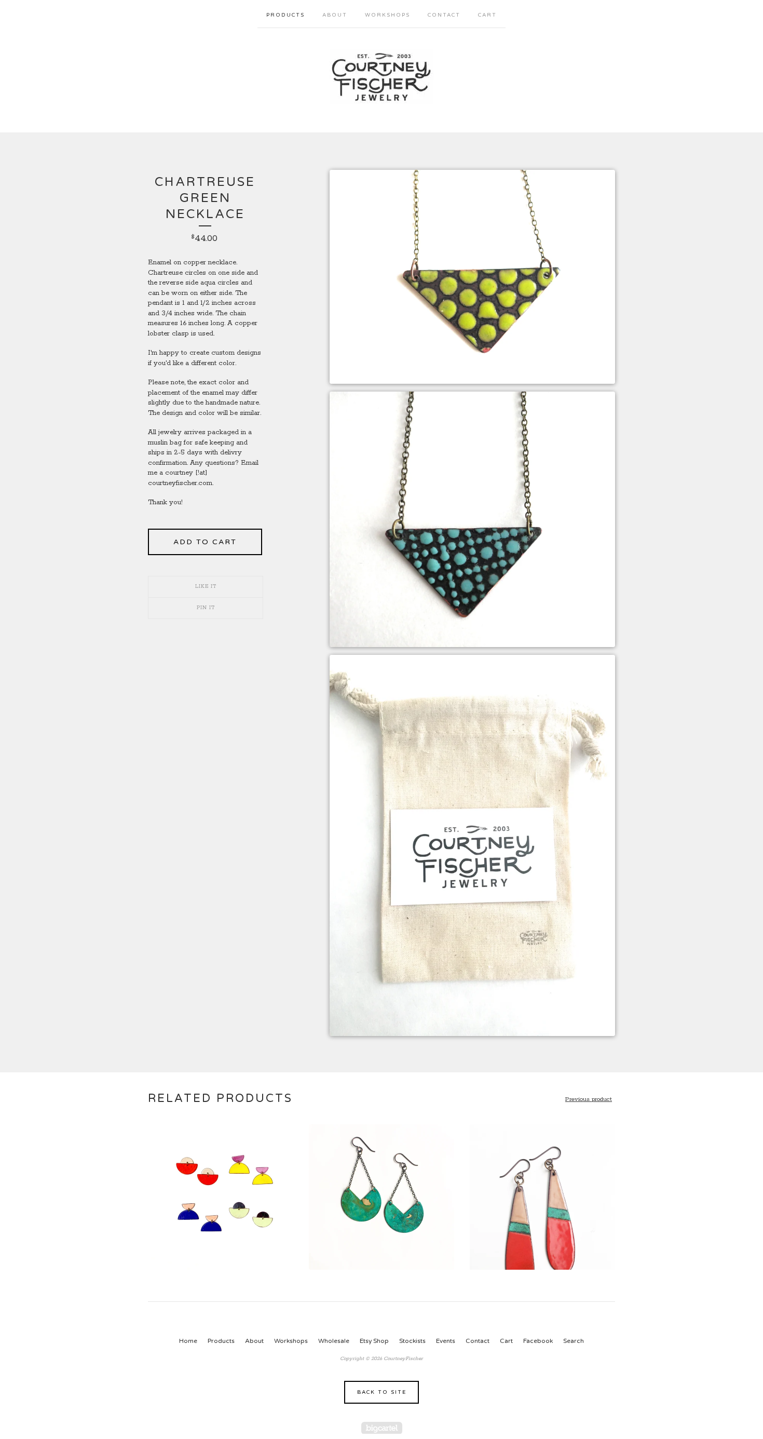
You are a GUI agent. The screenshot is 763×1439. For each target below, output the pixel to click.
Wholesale (333, 1340)
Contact (444, 15)
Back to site (381, 1392)
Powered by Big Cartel (381, 1428)
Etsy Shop (374, 1340)
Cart (487, 15)
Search (573, 1340)
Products (285, 15)
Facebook (538, 1340)
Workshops (387, 15)
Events (445, 1340)
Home (188, 1340)
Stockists (412, 1340)
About (334, 15)
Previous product (588, 1099)
